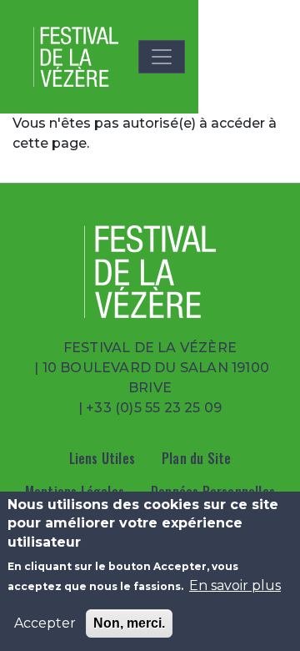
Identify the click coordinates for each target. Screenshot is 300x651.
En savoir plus (235, 585)
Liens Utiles (102, 458)
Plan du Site (196, 458)
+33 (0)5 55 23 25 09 (154, 408)
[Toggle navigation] (161, 56)
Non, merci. (129, 623)
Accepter (45, 623)
